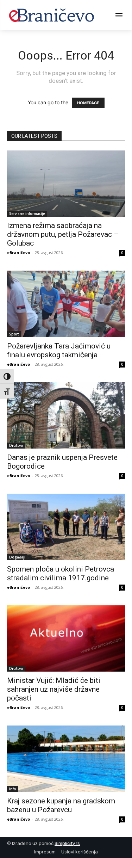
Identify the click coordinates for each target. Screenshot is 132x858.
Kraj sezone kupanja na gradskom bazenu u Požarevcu (61, 805)
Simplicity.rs (67, 843)
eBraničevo (18, 252)
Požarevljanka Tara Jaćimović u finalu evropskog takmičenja (59, 350)
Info (12, 788)
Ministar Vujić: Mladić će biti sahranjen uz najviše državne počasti (53, 689)
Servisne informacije (27, 213)
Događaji (17, 557)
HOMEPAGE (88, 102)
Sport (14, 334)
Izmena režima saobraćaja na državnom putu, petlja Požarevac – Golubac (63, 234)
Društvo (16, 445)
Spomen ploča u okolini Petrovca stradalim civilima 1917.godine (60, 573)
